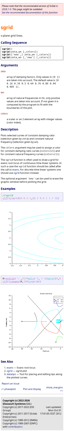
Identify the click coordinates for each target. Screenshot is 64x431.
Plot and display (32, 389)
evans (15, 169)
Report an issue (10, 383)
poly (31, 278)
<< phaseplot (8, 389)
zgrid (16, 173)
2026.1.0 (6, 9)
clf (5, 198)
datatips (11, 374)
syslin (10, 278)
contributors (15, 426)
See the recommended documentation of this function (29, 12)
